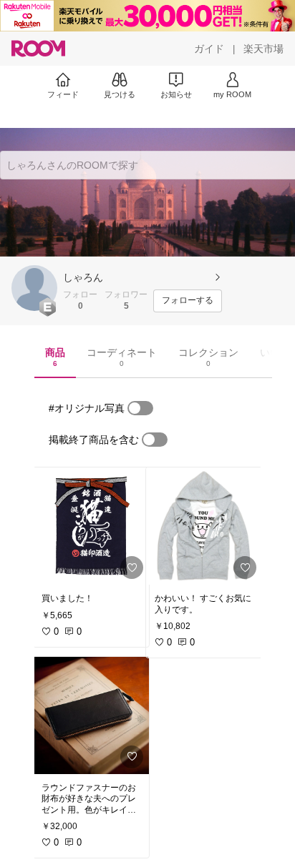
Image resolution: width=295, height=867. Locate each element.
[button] (34, 288)
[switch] (140, 408)
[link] (91, 526)
